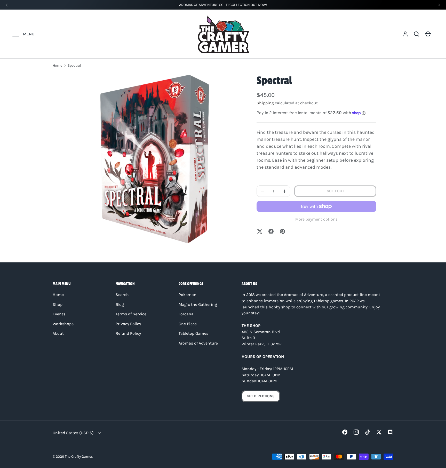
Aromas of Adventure (198, 343)
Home (57, 65)
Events (59, 314)
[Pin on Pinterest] (282, 231)
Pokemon (187, 294)
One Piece (188, 324)
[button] (416, 34)
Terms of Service (131, 314)
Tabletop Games (193, 333)
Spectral (74, 65)
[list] (155, 158)
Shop (57, 304)
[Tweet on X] (259, 231)
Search (122, 294)
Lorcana (186, 314)
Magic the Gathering (198, 304)
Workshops (63, 324)
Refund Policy (128, 333)
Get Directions (261, 396)
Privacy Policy (128, 324)
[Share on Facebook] (271, 231)
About (58, 333)
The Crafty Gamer (78, 456)
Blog (120, 304)
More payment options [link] (316, 219)
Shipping (265, 103)
